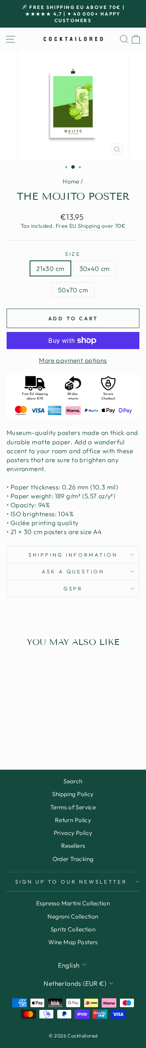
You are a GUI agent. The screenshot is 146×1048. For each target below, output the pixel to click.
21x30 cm (50, 268)
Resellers (73, 845)
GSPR (73, 588)
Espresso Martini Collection (73, 903)
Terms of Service (73, 807)
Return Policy (73, 820)
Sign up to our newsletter (71, 882)
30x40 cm (94, 268)
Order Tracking (73, 859)
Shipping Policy (72, 794)
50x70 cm (73, 290)
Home (71, 181)
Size (73, 254)
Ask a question (73, 571)
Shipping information (73, 555)
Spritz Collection (73, 929)
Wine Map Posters (73, 942)
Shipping (89, 225)
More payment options (73, 360)
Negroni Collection (72, 916)
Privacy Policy (73, 833)
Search (72, 781)
